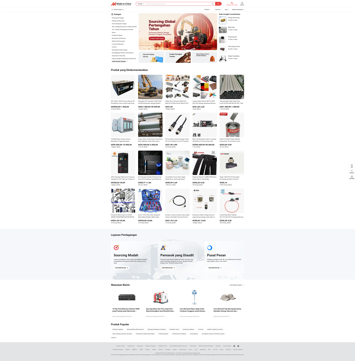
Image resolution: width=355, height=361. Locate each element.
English (121, 349)
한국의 (190, 349)
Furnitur (114, 47)
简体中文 (128, 349)
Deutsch (161, 349)
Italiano (175, 349)
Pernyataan (140, 346)
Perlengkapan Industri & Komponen (122, 53)
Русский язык (182, 349)
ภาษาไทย (215, 349)
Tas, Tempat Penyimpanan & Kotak (122, 29)
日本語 (141, 349)
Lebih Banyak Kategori (119, 61)
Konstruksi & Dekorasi (119, 38)
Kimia (113, 32)
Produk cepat (193, 346)
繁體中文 (134, 349)
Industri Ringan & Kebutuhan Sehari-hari (124, 58)
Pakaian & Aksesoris (118, 21)
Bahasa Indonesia (237, 349)
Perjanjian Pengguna (150, 346)
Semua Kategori (118, 9)
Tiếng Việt (228, 349)
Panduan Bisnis (227, 346)
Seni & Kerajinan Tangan (119, 24)
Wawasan (218, 346)
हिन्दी (209, 349)
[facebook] (234, 346)
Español (154, 349)
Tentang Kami (131, 346)
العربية (195, 349)
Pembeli (206, 9)
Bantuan (217, 9)
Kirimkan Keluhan (120, 346)
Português (167, 349)
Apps (226, 9)
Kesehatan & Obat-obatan (119, 50)
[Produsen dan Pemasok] (121, 4)
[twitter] (238, 346)
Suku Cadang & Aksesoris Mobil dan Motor (125, 26)
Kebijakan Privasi (162, 346)
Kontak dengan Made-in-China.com (178, 346)
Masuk (242, 5)
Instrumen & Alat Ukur (118, 56)
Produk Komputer (117, 35)
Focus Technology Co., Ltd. (171, 353)
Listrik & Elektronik (118, 44)
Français (147, 349)
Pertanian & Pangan (118, 18)
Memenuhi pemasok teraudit (206, 346)
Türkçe (221, 349)
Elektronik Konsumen (118, 41)
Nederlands (203, 349)
